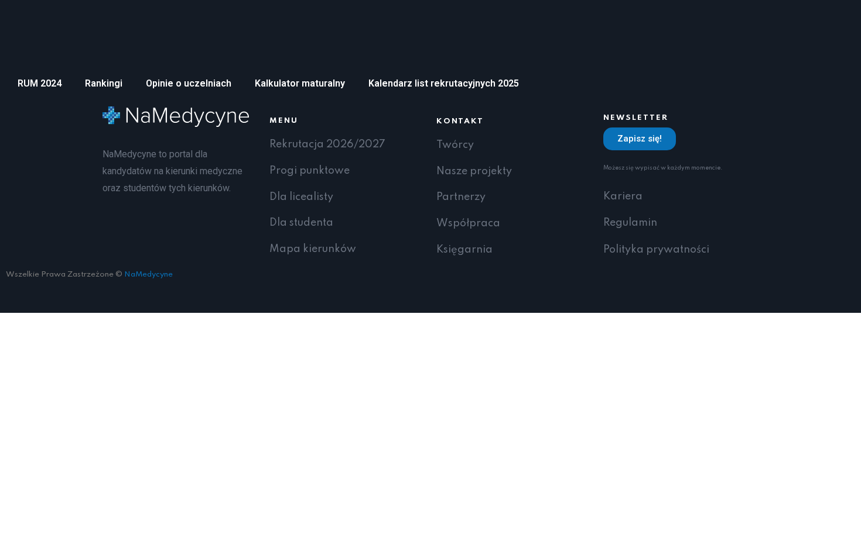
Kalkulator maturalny (300, 83)
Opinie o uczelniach (188, 83)
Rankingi (103, 83)
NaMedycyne (148, 274)
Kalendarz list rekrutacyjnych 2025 (443, 83)
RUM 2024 (40, 83)
